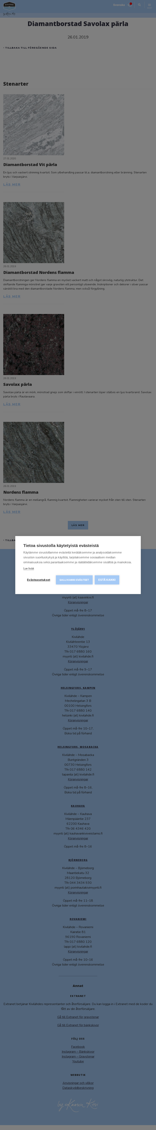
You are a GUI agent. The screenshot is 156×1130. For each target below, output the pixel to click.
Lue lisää (28, 568)
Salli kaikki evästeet (74, 579)
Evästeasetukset (38, 579)
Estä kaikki (107, 579)
